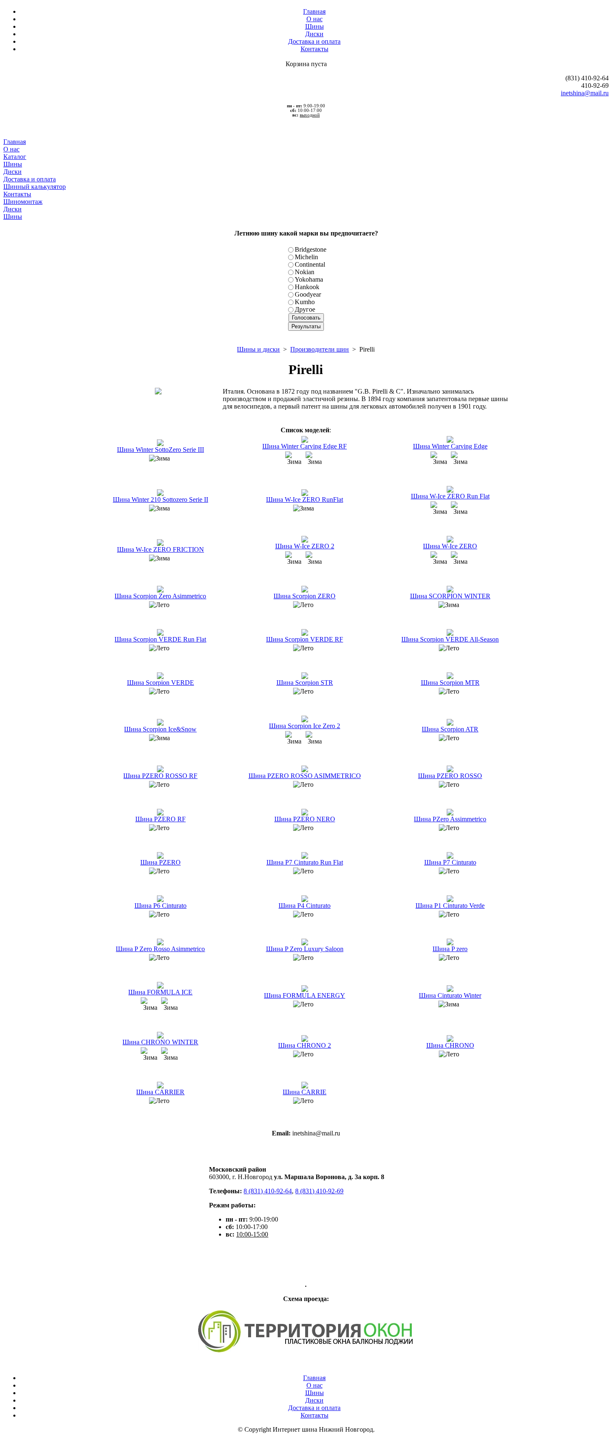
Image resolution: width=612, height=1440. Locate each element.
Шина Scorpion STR (304, 682)
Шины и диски (258, 349)
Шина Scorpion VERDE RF (304, 639)
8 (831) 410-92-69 (319, 1191)
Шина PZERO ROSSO (450, 775)
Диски (314, 33)
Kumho (305, 301)
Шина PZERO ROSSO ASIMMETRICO (305, 775)
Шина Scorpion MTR (450, 682)
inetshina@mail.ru (585, 93)
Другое (305, 309)
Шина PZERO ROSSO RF (160, 775)
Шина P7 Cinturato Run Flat (304, 862)
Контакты (314, 48)
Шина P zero (450, 948)
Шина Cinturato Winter (450, 995)
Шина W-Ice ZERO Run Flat (450, 496)
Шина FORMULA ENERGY (304, 995)
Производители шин (319, 349)
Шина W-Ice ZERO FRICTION (160, 549)
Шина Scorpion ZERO (305, 596)
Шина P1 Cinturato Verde (450, 905)
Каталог (14, 156)
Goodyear (308, 294)
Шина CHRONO (450, 1045)
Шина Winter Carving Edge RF (304, 446)
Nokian (304, 271)
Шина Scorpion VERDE (160, 682)
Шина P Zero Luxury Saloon (304, 948)
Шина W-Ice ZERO (450, 546)
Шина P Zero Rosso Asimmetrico (160, 948)
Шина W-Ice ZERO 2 (304, 546)
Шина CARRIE (304, 1091)
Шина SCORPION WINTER (450, 596)
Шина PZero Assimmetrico (450, 819)
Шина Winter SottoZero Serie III (160, 449)
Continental (310, 264)
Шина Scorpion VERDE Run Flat (160, 639)
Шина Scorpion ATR (450, 729)
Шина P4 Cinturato (305, 905)
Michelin (306, 256)
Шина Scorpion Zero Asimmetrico (160, 596)
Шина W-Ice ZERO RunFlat (304, 499)
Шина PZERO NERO (304, 819)
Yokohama (309, 279)
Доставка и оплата (314, 41)
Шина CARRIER (160, 1091)
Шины (314, 26)
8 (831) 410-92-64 (268, 1191)
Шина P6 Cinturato (160, 905)
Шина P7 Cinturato (450, 862)
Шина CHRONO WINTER (160, 1042)
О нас (314, 18)
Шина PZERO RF (160, 819)
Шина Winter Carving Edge (450, 446)
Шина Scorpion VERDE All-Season (450, 639)
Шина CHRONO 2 (304, 1045)
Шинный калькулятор (34, 186)
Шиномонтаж (22, 201)
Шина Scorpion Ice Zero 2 (304, 725)
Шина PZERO (160, 862)
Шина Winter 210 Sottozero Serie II (160, 499)
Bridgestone (310, 249)
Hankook (307, 286)
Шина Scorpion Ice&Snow (160, 729)
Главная (314, 11)
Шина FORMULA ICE (160, 992)
